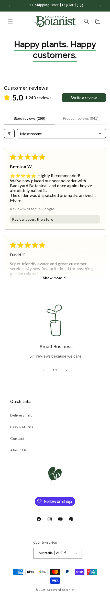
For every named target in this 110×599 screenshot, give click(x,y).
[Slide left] (43, 370)
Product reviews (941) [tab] (80, 118)
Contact (17, 438)
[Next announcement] (100, 5)
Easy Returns (21, 427)
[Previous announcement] (9, 5)
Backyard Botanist (60, 589)
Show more (52, 278)
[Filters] (9, 133)
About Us (18, 450)
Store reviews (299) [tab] (29, 118)
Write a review (84, 97)
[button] (10, 21)
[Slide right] (66, 370)
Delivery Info (21, 415)
